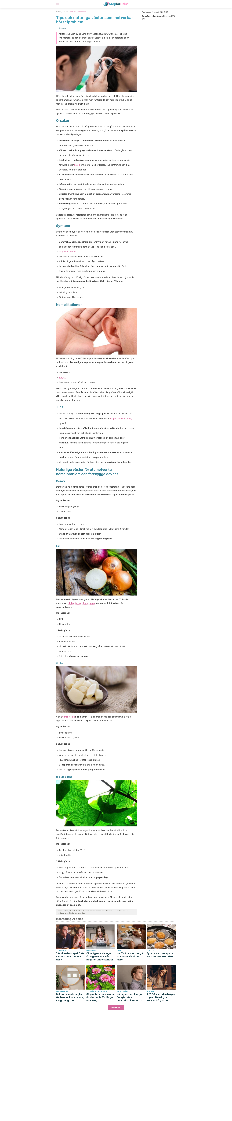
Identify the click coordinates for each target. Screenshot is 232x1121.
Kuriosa (120, 951)
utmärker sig (68, 716)
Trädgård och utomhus (96, 991)
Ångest (62, 377)
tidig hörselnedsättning (120, 418)
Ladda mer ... (116, 1007)
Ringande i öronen (68, 251)
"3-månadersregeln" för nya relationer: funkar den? (70, 956)
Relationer (61, 951)
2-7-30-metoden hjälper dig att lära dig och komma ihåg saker (161, 997)
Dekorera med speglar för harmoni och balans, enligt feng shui (70, 997)
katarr (77, 165)
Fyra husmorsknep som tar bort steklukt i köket (160, 955)
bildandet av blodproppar (81, 603)
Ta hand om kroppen (78, 12)
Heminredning (62, 991)
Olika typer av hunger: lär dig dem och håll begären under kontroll (99, 956)
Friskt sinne (91, 951)
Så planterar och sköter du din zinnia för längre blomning (100, 997)
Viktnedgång (122, 991)
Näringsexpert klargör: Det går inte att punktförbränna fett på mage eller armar (130, 997)
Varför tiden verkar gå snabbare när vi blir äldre (130, 956)
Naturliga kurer (62, 12)
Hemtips (150, 951)
